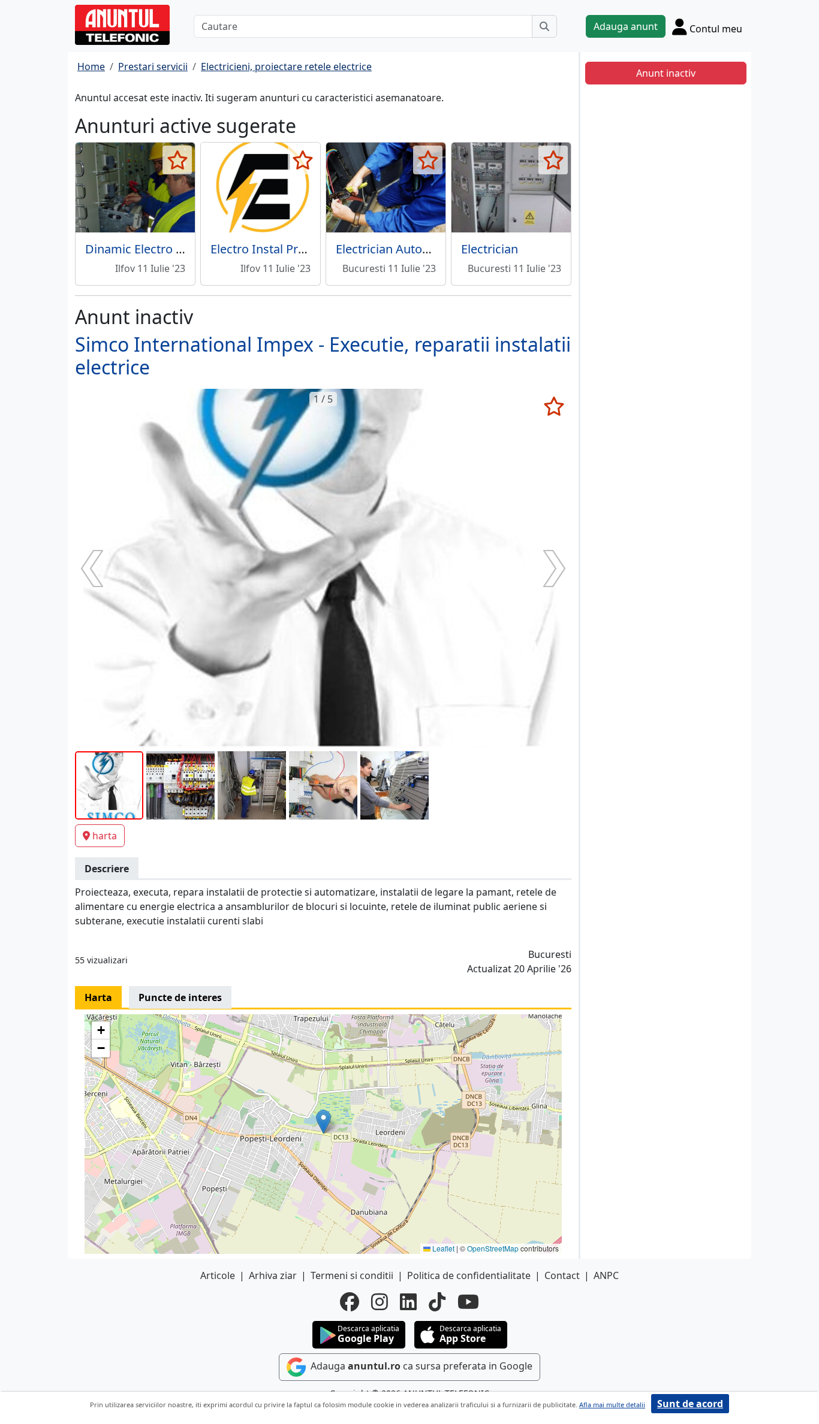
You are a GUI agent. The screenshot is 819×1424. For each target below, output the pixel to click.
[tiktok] (437, 1301)
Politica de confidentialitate (469, 1275)
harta (104, 835)
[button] (323, 1121)
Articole (217, 1275)
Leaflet (442, 1248)
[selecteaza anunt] (177, 160)
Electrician (489, 249)
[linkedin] (408, 1301)
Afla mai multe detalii (612, 1404)
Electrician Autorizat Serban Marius (432, 249)
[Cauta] (544, 26)
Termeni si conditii (352, 1275)
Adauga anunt (626, 26)
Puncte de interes (180, 997)
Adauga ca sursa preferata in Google (420, 1365)
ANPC (606, 1275)
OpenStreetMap (493, 1248)
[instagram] (379, 1301)
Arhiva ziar (273, 1275)
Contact (562, 1275)
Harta (98, 997)
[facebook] (349, 1301)
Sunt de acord (690, 1403)
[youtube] (468, 1301)
